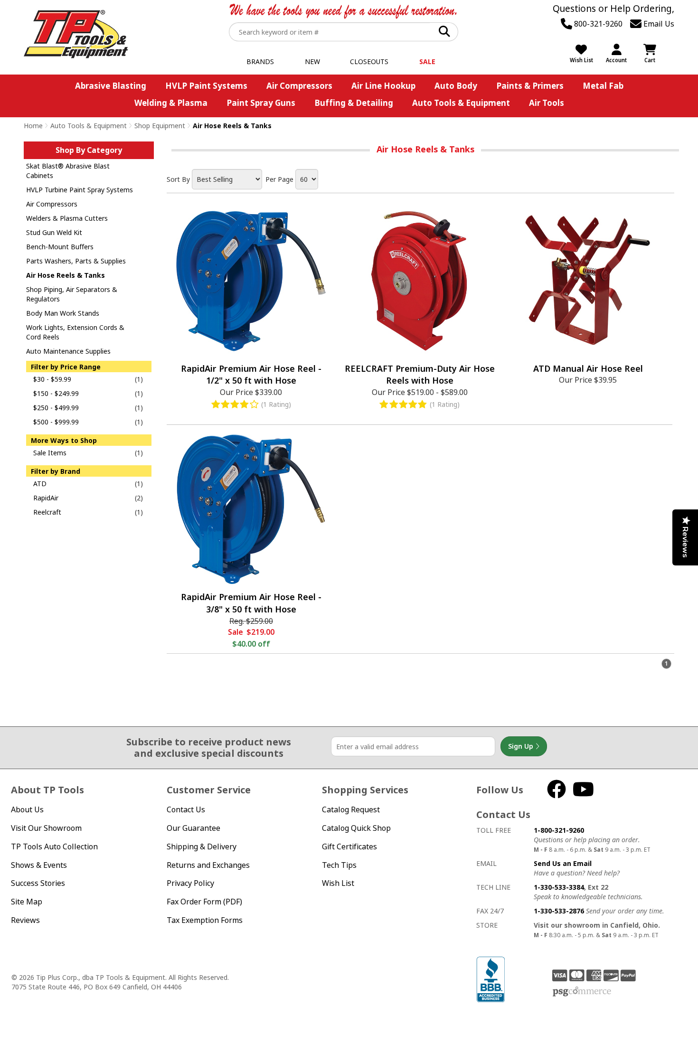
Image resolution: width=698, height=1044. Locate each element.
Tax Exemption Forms (205, 920)
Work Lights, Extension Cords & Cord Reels (75, 332)
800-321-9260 (597, 24)
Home (33, 125)
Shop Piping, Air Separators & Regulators (71, 294)
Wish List (338, 883)
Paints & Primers (530, 85)
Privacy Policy (190, 883)
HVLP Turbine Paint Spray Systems (79, 189)
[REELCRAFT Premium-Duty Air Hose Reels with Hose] (419, 281)
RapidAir (45, 497)
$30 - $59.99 (52, 379)
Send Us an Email (563, 863)
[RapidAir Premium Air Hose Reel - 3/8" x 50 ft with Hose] (251, 509)
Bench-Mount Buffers (60, 246)
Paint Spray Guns (260, 102)
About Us (27, 809)
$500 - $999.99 (56, 421)
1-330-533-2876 (559, 910)
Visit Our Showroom (46, 828)
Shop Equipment (159, 125)
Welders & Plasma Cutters (67, 218)
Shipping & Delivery (201, 846)
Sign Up (521, 746)
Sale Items (49, 452)
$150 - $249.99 (56, 393)
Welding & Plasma (171, 102)
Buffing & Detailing (353, 102)
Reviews (25, 920)
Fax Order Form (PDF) (204, 901)
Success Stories (38, 883)
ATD (40, 483)
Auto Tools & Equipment (461, 102)
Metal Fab (603, 85)
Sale (427, 61)
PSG (582, 992)
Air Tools (546, 102)
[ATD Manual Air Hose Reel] (588, 281)
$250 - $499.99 (56, 407)
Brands (260, 61)
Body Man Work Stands (62, 313)
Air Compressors (299, 85)
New (312, 61)
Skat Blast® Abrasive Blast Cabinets (68, 170)
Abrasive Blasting (110, 85)
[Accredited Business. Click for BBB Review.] (490, 978)
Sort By (178, 179)
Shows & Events (39, 865)
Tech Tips (339, 865)
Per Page (279, 179)
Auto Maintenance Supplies (68, 351)
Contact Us (186, 809)
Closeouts (369, 61)
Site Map (26, 901)
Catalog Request (351, 809)
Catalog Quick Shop (356, 828)
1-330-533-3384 (559, 887)
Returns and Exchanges (208, 865)
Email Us (657, 24)
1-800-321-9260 (559, 830)
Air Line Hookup (383, 85)
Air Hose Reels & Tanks (65, 275)
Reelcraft (47, 512)
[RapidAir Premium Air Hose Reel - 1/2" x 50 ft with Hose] (251, 281)
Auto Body (455, 85)
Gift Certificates (349, 846)
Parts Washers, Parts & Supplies (76, 260)
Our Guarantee (193, 828)
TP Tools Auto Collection (54, 846)
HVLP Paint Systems (206, 85)
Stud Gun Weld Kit (54, 232)
